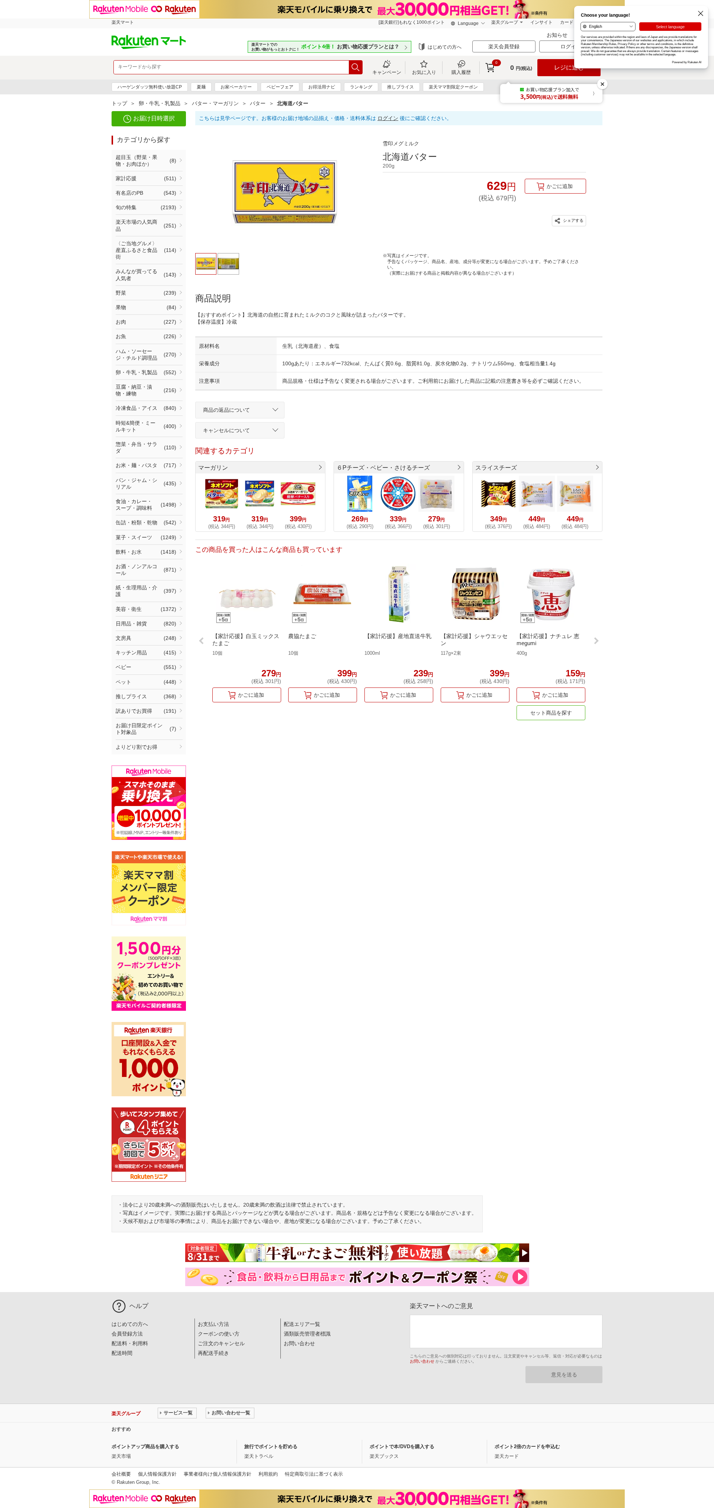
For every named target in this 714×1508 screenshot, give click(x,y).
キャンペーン (386, 72)
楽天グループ (504, 22)
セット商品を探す (551, 713)
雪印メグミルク (401, 143)
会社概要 (121, 1474)
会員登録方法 (127, 1334)
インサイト (541, 22)
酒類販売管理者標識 (307, 1334)
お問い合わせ (299, 1343)
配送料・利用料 (130, 1343)
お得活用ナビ (321, 87)
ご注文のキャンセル (221, 1343)
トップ (119, 103)
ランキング (361, 87)
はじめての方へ (444, 47)
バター (258, 103)
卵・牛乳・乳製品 (159, 103)
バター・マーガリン (215, 103)
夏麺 (201, 87)
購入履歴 (461, 72)
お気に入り (424, 72)
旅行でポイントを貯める (271, 1446)
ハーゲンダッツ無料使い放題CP (150, 87)
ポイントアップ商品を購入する (145, 1446)
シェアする (572, 220)
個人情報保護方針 (157, 1474)
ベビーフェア (280, 87)
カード (566, 22)
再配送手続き (213, 1353)
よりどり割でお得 (136, 747)
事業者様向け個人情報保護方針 (217, 1474)
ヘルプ (138, 1306)
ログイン (387, 118)
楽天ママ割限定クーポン (453, 87)
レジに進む (569, 67)
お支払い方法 (213, 1324)
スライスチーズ (496, 468)
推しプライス (400, 87)
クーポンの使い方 (218, 1334)
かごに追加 (560, 186)
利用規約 (268, 1474)
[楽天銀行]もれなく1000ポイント (412, 22)
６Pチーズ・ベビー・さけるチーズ (383, 468)
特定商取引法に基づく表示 (314, 1474)
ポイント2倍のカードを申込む (527, 1446)
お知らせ (558, 35)
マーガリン (213, 468)
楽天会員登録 (504, 46)
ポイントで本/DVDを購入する (402, 1446)
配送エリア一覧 (302, 1324)
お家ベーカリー (236, 87)
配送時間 (122, 1353)
